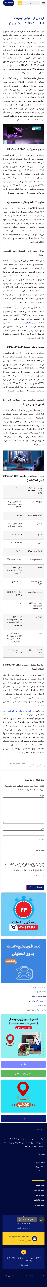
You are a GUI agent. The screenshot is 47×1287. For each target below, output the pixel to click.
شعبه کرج (40, 1171)
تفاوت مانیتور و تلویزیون (19, 711)
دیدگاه (40, 796)
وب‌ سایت (40, 850)
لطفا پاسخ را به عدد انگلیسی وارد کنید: (27, 870)
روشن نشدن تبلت (40, 1005)
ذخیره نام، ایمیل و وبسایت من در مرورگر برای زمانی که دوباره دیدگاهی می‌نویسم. (24, 865)
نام (42, 829)
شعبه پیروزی (39, 1166)
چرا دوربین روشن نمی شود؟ (37, 987)
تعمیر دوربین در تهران (39, 996)
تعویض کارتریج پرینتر (39, 992)
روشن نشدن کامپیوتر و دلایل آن (36, 1010)
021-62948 (23, 1224)
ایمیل (40, 839)
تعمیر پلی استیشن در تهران (37, 1001)
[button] (43, 3)
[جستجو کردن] (20, 3)
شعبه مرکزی (40, 1162)
